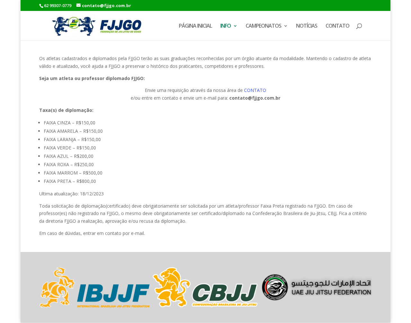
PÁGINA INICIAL (195, 26)
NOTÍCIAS (306, 26)
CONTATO (337, 26)
